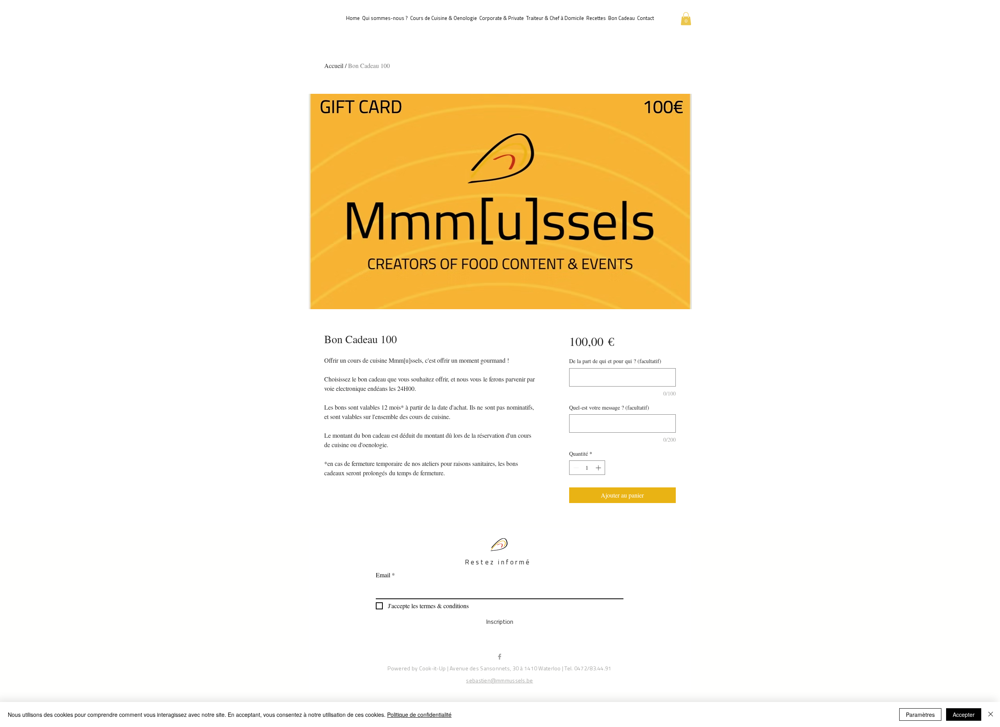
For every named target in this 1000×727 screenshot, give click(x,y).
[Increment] (599, 468)
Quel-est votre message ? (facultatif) (609, 407)
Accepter (964, 714)
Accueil (333, 65)
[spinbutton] (587, 468)
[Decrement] (575, 468)
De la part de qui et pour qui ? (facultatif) (615, 361)
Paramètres (920, 714)
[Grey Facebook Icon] (500, 657)
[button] (685, 18)
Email (383, 575)
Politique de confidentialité (419, 714)
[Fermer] (990, 714)
